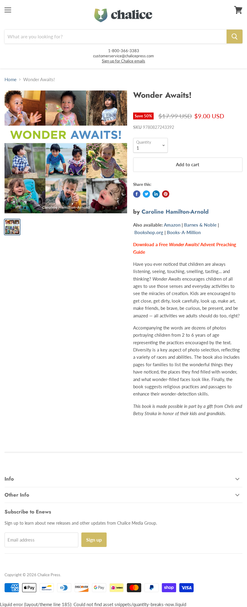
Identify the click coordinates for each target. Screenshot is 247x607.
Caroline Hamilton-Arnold (175, 212)
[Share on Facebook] (136, 194)
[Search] (234, 36)
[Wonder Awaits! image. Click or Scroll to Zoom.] (66, 152)
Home (11, 79)
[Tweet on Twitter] (146, 194)
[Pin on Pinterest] (165, 194)
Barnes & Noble (200, 224)
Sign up (94, 539)
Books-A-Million (184, 232)
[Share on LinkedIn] (156, 194)
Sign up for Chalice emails (123, 61)
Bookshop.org (148, 232)
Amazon (172, 224)
